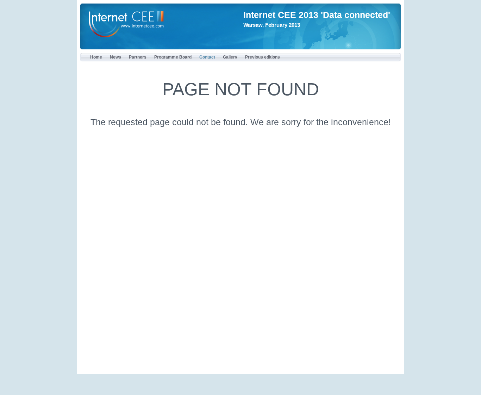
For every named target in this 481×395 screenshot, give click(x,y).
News (115, 57)
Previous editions (262, 57)
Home (96, 57)
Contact (207, 57)
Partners (137, 57)
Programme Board (173, 57)
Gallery (230, 57)
